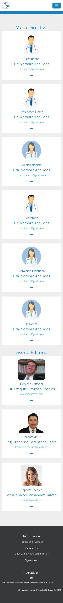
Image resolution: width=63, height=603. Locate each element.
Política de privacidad (32, 541)
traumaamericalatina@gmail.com (32, 553)
